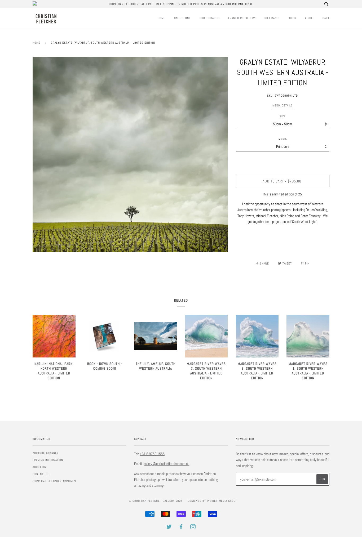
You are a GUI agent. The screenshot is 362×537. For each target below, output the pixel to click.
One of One (182, 18)
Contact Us (41, 474)
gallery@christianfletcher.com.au (166, 463)
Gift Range (272, 18)
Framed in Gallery (242, 18)
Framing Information (48, 460)
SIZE (283, 116)
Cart (326, 18)
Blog (292, 18)
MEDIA (283, 139)
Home (161, 18)
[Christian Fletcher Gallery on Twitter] (169, 528)
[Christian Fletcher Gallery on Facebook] (181, 528)
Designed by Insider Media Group (212, 501)
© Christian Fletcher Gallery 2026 (156, 501)
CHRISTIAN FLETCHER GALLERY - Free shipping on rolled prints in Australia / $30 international (181, 4)
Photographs (209, 18)
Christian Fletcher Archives (54, 481)
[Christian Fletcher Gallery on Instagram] (193, 528)
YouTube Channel (46, 453)
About (309, 18)
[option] (130, 154)
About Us (39, 467)
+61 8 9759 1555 (152, 453)
